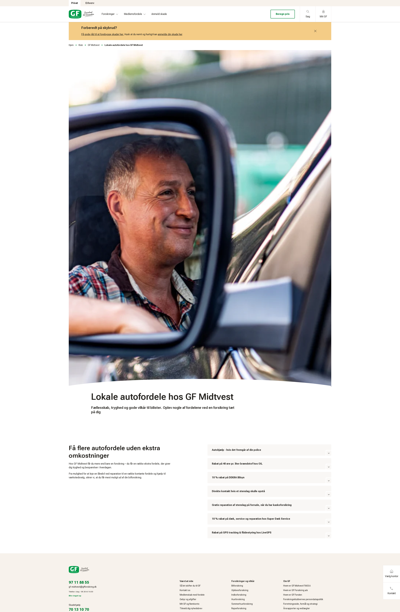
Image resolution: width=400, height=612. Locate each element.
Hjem (71, 45)
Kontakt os (185, 590)
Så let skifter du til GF (190, 585)
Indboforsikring (238, 595)
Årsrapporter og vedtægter (296, 608)
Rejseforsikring (238, 608)
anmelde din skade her (170, 34)
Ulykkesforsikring (239, 590)
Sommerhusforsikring (242, 604)
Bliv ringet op (75, 596)
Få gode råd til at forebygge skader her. (102, 34)
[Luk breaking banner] (315, 31)
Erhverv (89, 3)
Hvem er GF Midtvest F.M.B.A (297, 585)
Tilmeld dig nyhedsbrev (191, 608)
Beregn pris (283, 14)
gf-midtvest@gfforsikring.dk (83, 587)
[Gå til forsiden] (81, 14)
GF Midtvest (94, 45)
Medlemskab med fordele (192, 595)
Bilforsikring (237, 585)
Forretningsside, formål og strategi (300, 604)
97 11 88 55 (79, 582)
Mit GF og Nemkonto (189, 604)
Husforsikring (238, 599)
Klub (81, 45)
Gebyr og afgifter (188, 599)
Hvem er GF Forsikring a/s (295, 590)
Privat (74, 3)
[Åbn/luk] (328, 453)
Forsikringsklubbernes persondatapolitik (303, 599)
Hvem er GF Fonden (292, 595)
